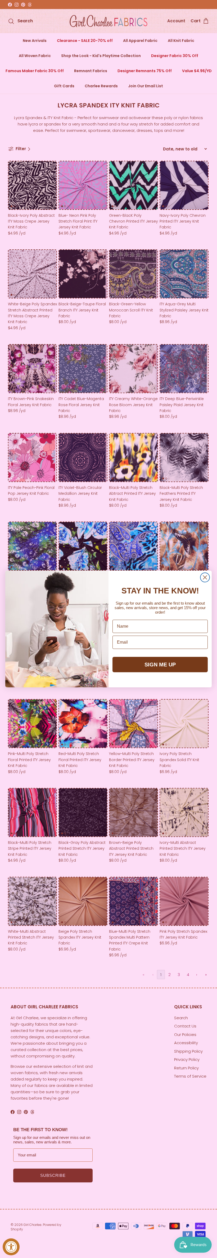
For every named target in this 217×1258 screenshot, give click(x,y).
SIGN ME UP (160, 664)
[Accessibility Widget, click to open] (11, 1246)
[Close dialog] (205, 577)
